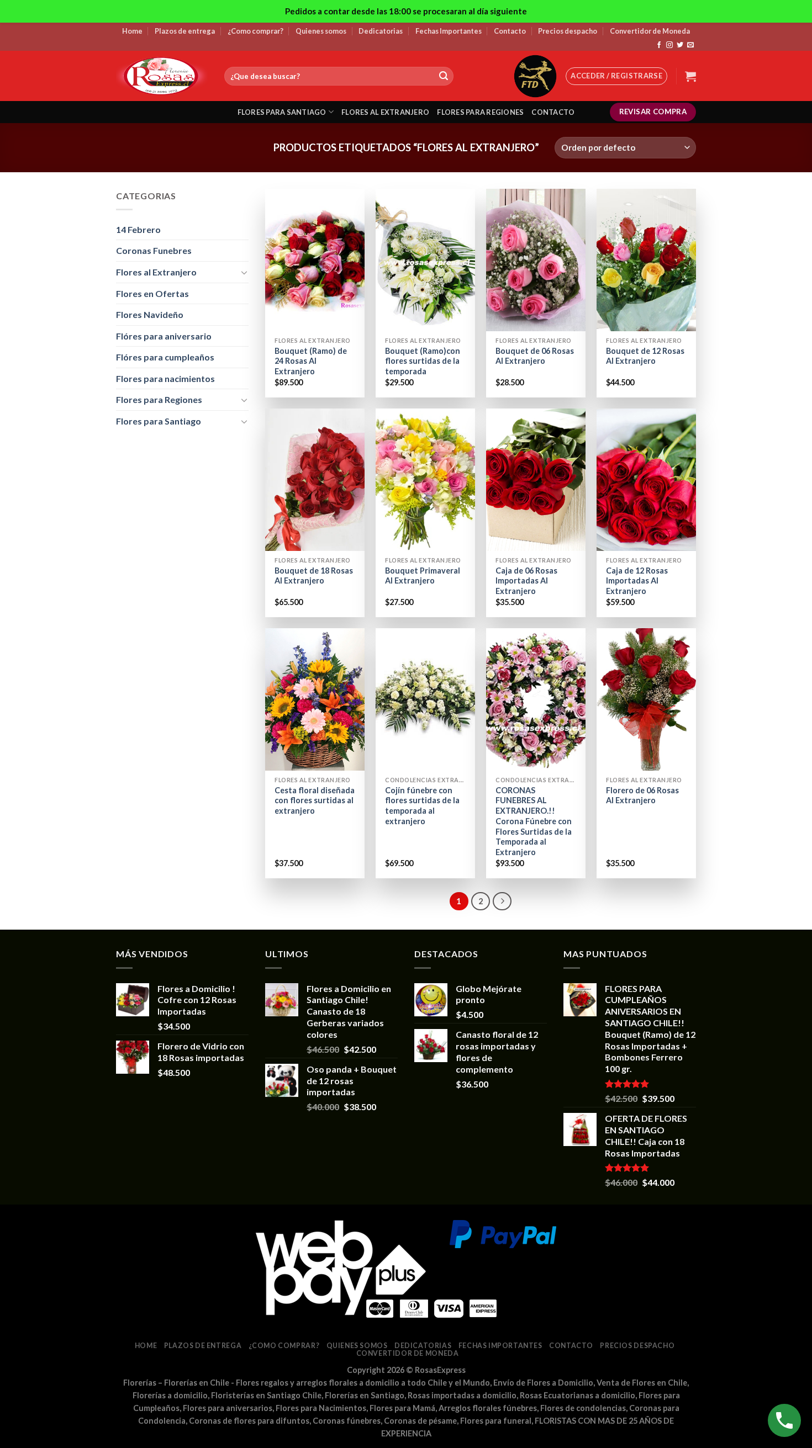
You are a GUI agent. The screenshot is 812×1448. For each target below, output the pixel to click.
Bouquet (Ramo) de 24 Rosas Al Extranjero (311, 361)
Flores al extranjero (385, 112)
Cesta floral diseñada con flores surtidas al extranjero (315, 800)
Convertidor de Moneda (650, 30)
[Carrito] (690, 76)
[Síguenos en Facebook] (659, 45)
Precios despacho (567, 30)
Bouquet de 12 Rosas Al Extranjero (645, 356)
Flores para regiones (480, 112)
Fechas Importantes (448, 30)
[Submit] (443, 76)
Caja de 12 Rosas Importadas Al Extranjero (637, 581)
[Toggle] (244, 272)
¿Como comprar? (255, 30)
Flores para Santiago (158, 421)
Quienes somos (321, 30)
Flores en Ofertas (152, 293)
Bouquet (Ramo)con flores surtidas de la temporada (422, 361)
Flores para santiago (282, 112)
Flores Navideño (149, 314)
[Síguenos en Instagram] (669, 45)
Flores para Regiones (159, 399)
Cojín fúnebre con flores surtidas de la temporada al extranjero (422, 806)
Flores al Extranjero (156, 272)
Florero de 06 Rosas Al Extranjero (642, 795)
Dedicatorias (380, 30)
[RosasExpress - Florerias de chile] (162, 76)
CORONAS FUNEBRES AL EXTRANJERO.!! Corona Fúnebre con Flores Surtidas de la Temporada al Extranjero (533, 821)
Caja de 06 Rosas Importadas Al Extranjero (526, 581)
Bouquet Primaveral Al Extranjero (422, 576)
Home (132, 30)
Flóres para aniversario (164, 336)
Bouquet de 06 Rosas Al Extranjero (534, 356)
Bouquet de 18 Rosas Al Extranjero (314, 576)
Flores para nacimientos (165, 378)
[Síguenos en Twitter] (680, 45)
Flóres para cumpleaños (165, 357)
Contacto (510, 30)
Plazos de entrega (185, 30)
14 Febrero (138, 229)
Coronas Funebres (154, 250)
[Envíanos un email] (690, 45)
